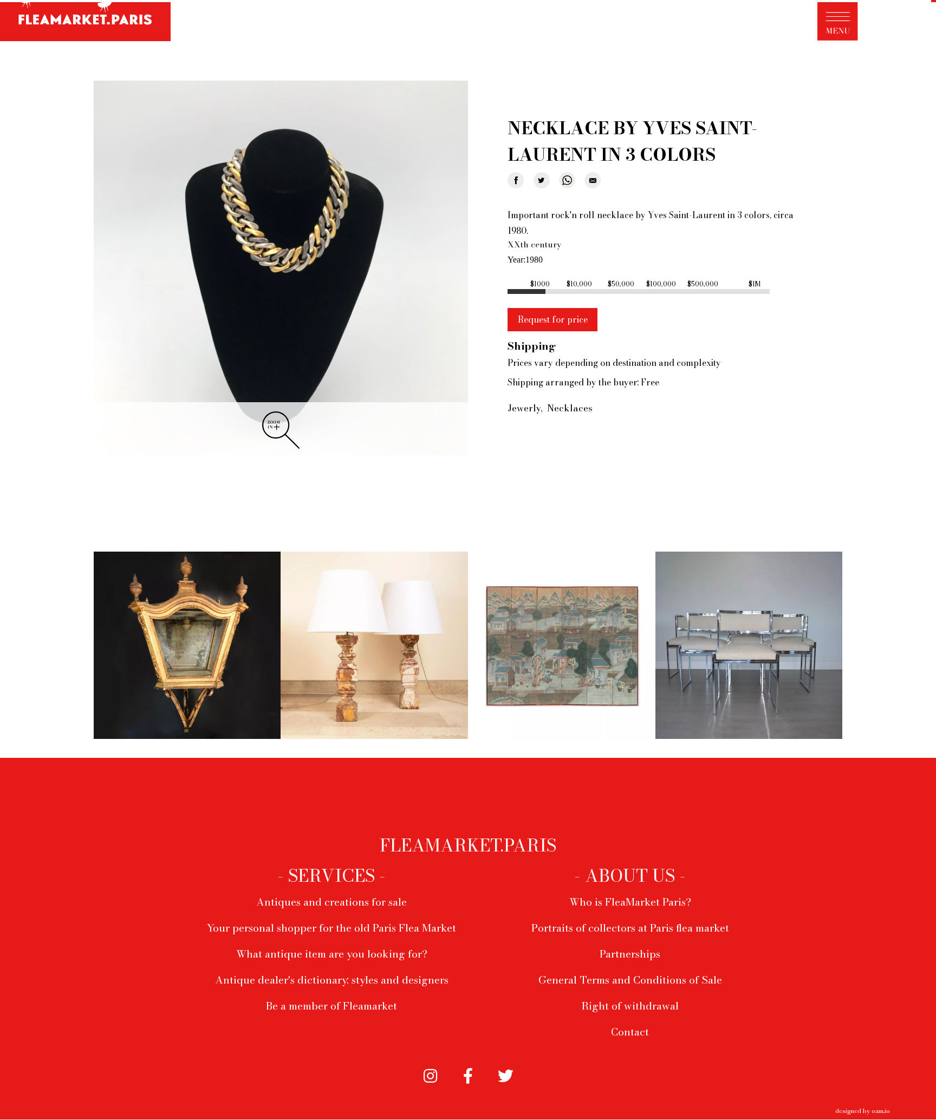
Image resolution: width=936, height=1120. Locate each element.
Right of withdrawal (630, 1006)
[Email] (592, 180)
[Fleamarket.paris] (85, 22)
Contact (630, 1032)
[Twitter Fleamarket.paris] (505, 1077)
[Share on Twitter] (542, 180)
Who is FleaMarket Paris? (630, 902)
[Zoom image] (281, 268)
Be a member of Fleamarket (331, 1006)
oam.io (881, 1110)
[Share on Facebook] (516, 180)
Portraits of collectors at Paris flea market (630, 928)
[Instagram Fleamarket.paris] (430, 1077)
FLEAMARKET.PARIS (468, 846)
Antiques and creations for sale (331, 902)
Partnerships (630, 954)
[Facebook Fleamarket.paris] (467, 1077)
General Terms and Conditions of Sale (630, 980)
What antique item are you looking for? (331, 954)
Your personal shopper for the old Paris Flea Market (331, 928)
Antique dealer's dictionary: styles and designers (331, 980)
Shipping (532, 346)
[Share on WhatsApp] (567, 180)
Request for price (553, 319)
